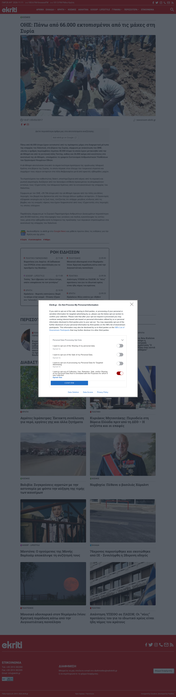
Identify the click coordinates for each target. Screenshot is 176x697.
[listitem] (88, 340)
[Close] (132, 305)
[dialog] (88, 348)
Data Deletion (73, 392)
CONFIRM (69, 383)
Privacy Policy (102, 392)
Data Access (88, 392)
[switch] (120, 345)
